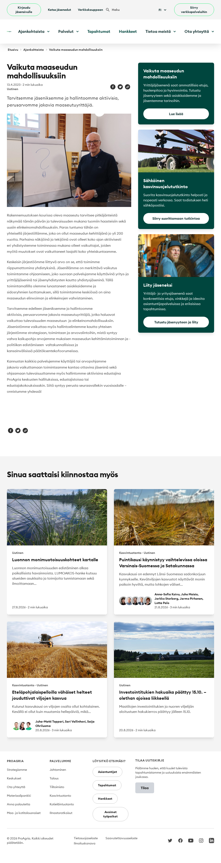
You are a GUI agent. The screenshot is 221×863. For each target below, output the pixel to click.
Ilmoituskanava (84, 843)
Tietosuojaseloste (86, 838)
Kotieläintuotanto (62, 804)
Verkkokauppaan (90, 10)
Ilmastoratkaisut (61, 813)
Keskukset (14, 778)
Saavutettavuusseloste (121, 838)
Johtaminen (58, 770)
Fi (160, 10)
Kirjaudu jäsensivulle (24, 10)
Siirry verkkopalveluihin (194, 10)
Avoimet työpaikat (110, 814)
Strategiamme (17, 770)
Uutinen (12, 89)
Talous (54, 778)
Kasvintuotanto (60, 796)
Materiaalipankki (19, 796)
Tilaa (145, 788)
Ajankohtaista (33, 50)
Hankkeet (128, 31)
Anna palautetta (18, 804)
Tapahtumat (98, 31)
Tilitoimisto (57, 787)
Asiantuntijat (107, 772)
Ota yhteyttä (16, 787)
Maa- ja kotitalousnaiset (24, 813)
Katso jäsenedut (59, 10)
